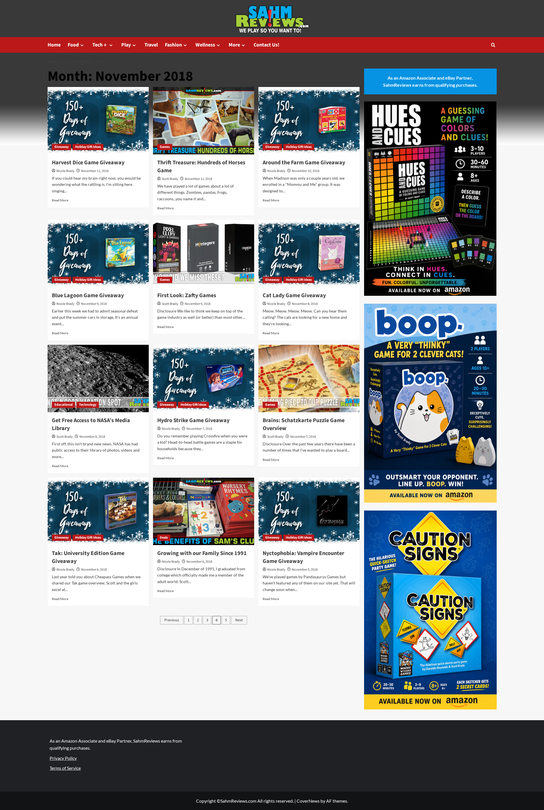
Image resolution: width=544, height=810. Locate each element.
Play (126, 44)
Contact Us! (266, 44)
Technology (87, 404)
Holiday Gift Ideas (88, 146)
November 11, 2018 (95, 171)
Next (239, 620)
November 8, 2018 (305, 303)
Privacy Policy (63, 758)
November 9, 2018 (94, 303)
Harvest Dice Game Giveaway (88, 163)
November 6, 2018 (94, 569)
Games (165, 146)
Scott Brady (170, 179)
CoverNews (308, 800)
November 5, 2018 (305, 569)
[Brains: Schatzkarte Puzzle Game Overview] (309, 378)
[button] (493, 45)
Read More (60, 200)
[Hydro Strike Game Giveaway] (203, 378)
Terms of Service (65, 768)
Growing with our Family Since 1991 (202, 553)
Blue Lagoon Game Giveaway (88, 295)
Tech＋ (100, 44)
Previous (171, 620)
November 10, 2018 (305, 171)
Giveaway (61, 146)
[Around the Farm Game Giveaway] (309, 120)
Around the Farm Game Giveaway (304, 163)
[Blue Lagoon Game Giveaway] (98, 253)
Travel (151, 44)
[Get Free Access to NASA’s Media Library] (98, 378)
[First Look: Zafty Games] (203, 253)
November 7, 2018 (199, 428)
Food (73, 44)
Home (54, 44)
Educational (63, 404)
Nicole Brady (65, 171)
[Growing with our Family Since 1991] (203, 511)
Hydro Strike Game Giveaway (193, 420)
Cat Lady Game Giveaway (294, 295)
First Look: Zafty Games (186, 295)
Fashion (173, 44)
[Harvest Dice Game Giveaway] (98, 120)
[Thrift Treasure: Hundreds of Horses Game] (203, 120)
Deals (164, 537)
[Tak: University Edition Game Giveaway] (98, 511)
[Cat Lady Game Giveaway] (309, 253)
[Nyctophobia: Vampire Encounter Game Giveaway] (309, 511)
